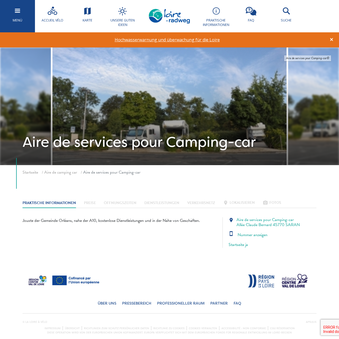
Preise (90, 203)
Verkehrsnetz (201, 203)
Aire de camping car (60, 172)
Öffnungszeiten (120, 203)
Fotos (272, 203)
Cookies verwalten (203, 328)
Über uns (107, 303)
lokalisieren (239, 203)
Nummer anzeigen (248, 235)
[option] (167, 39)
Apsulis (311, 322)
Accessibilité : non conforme (243, 328)
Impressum (52, 328)
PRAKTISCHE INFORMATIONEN (49, 203)
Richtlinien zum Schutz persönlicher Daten (116, 328)
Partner (219, 303)
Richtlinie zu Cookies (169, 328)
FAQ (237, 303)
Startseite (30, 172)
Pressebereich (136, 303)
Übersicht (72, 328)
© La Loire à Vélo (35, 322)
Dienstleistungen (161, 203)
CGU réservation (282, 328)
